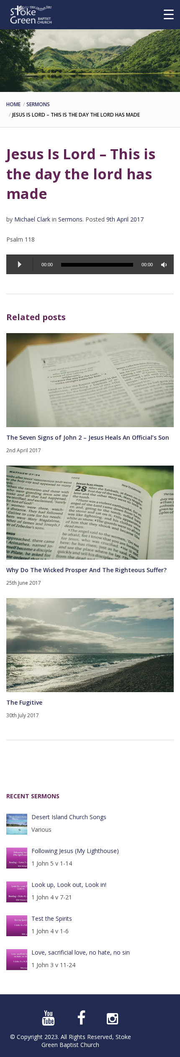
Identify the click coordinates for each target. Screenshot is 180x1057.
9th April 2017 (125, 219)
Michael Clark (32, 219)
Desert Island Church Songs (68, 817)
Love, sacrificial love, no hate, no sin (80, 952)
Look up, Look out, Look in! (68, 885)
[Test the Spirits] (16, 925)
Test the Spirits (51, 918)
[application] (90, 264)
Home (13, 104)
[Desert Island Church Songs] (16, 824)
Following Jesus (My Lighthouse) (75, 851)
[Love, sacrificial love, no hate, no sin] (16, 959)
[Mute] (165, 265)
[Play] (19, 264)
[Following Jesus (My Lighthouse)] (16, 858)
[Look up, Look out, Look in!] (16, 891)
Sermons (38, 104)
